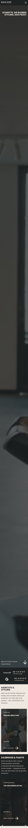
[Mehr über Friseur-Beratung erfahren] (14, 730)
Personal (6, 712)
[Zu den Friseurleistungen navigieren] (25, 662)
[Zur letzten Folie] (3, 756)
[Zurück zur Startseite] (6, 2)
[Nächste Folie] (25, 756)
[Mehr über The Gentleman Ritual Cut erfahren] (14, 800)
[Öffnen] (26, 3)
